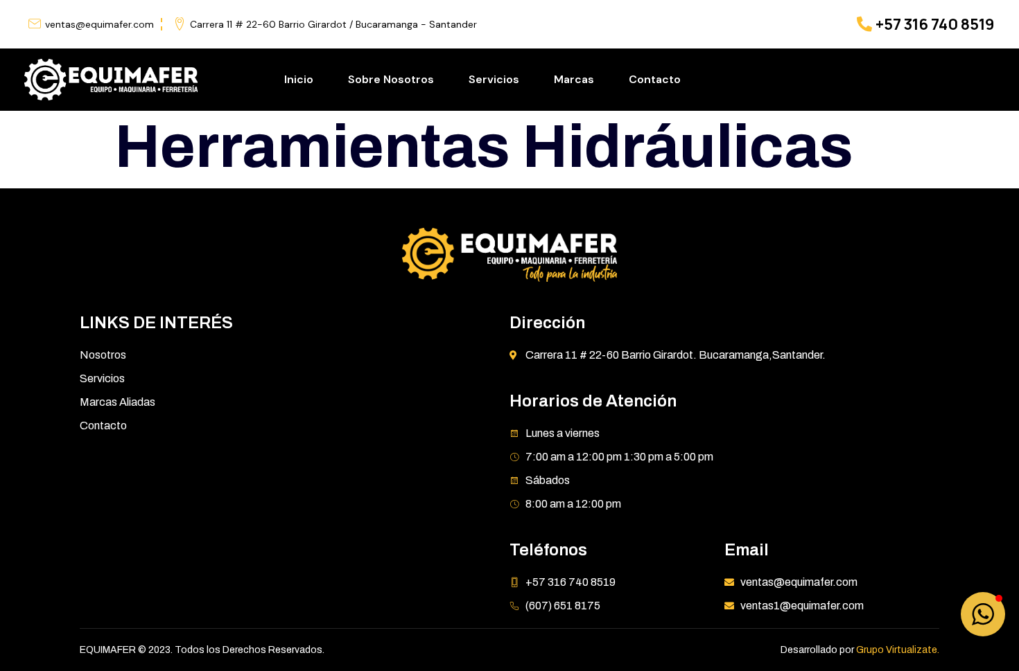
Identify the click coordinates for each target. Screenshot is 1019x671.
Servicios (494, 79)
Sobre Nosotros (391, 79)
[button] (983, 614)
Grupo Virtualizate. (897, 650)
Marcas (574, 79)
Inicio (298, 79)
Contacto (655, 79)
